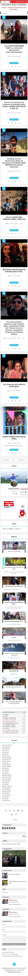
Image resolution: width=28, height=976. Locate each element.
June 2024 (4, 782)
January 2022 (5, 759)
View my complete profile (15, 904)
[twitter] (18, 1)
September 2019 (6, 745)
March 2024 (5, 781)
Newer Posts (22, 460)
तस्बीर (18, 223)
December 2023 (6, 777)
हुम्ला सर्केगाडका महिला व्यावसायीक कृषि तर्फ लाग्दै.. (14, 621)
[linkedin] (22, 810)
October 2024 (5, 788)
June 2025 (4, 793)
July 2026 (4, 798)
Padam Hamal (13, 900)
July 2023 (4, 772)
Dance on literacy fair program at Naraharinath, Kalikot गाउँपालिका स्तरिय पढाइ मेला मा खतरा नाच (14, 105)
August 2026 (5, 800)
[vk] (12, 814)
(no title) (14, 637)
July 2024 (4, 784)
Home (14, 460)
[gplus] (21, 1)
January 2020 (5, 747)
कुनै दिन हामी (6, 861)
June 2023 (4, 770)
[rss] (16, 814)
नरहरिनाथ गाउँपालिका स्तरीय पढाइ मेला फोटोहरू (14, 438)
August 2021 (5, 756)
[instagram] (23, 1)
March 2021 (5, 748)
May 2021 (4, 752)
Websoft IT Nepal (16, 970)
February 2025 (5, 791)
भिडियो (19, 56)
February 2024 (5, 779)
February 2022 (5, 761)
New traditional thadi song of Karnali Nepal (17, 882)
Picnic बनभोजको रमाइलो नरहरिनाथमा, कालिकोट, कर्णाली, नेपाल (14, 218)
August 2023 (5, 773)
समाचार (23, 338)
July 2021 (4, 754)
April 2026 (4, 797)
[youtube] (16, 493)
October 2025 (5, 795)
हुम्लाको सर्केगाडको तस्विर (14, 671)
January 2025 (5, 789)
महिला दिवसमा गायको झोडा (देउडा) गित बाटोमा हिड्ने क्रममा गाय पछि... (14, 271)
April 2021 (4, 750)
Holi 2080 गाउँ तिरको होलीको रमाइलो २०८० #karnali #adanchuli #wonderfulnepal (14, 49)
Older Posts (6, 460)
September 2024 (6, 786)
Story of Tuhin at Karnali (14, 551)
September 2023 (6, 775)
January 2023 (5, 764)
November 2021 (6, 757)
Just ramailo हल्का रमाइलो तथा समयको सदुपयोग (14, 385)
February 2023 (5, 766)
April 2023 (4, 768)
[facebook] (16, 1)
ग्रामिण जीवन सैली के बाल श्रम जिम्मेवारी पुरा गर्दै (14, 586)
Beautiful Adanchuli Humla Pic (14, 687)
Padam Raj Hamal (14, 5)
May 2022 (4, 763)
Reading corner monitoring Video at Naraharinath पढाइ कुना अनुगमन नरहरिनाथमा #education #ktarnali (14, 163)
